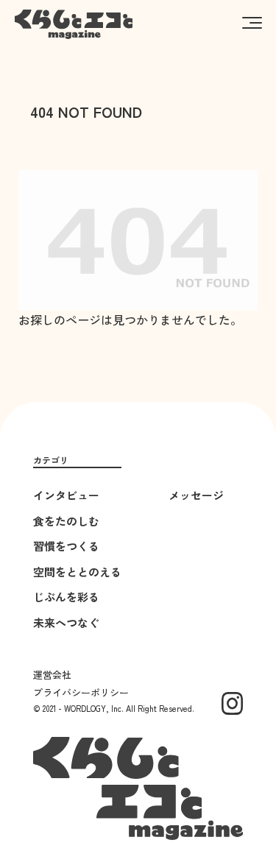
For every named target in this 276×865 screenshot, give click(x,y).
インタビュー (66, 495)
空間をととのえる (77, 571)
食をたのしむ (66, 521)
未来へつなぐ (66, 622)
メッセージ (196, 495)
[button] (252, 22)
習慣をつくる (66, 546)
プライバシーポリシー (81, 692)
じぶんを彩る (66, 596)
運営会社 (52, 675)
